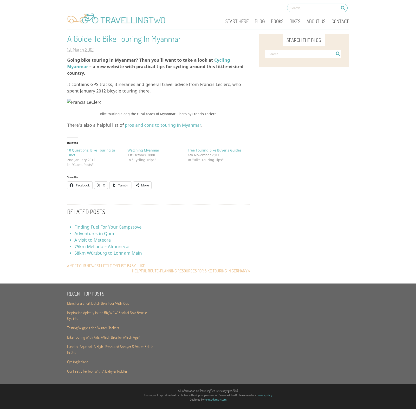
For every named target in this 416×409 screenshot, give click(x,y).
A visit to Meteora (92, 240)
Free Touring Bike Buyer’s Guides (214, 150)
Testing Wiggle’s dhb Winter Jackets (93, 327)
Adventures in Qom (94, 233)
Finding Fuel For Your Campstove (108, 227)
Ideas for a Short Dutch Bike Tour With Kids (98, 303)
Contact (340, 21)
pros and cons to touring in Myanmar (163, 125)
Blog (260, 21)
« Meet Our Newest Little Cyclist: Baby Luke (106, 266)
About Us (315, 21)
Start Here (237, 21)
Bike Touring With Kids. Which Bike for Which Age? (103, 337)
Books (277, 21)
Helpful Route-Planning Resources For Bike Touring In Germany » (191, 271)
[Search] (343, 8)
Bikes (295, 21)
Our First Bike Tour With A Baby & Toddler (97, 371)
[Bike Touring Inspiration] (117, 23)
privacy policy (264, 395)
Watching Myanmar (143, 150)
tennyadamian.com (215, 399)
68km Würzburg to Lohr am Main (108, 253)
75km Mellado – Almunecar (102, 246)
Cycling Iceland (78, 361)
